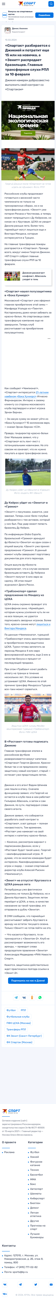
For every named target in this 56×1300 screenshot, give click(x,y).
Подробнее (44, 15)
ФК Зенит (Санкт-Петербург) (24, 1035)
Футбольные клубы (18, 1016)
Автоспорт (36, 1188)
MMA (33, 1179)
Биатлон (35, 1203)
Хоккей (34, 1156)
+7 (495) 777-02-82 (26, 1267)
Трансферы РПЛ (16, 1029)
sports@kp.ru (20, 1271)
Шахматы (35, 1193)
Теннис (34, 1169)
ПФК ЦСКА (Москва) (19, 1023)
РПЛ (23, 1010)
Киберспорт (37, 1198)
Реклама (9, 1152)
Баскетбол (36, 1174)
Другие (34, 1220)
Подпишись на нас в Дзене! (28, 980)
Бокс (33, 1184)
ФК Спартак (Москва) (19, 1042)
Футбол (11, 1010)
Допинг (34, 1207)
